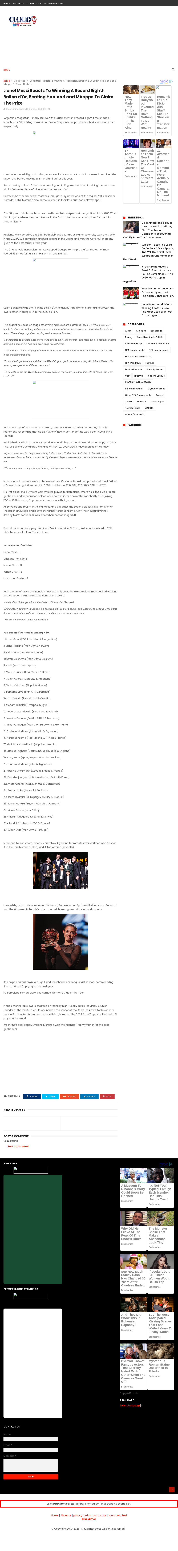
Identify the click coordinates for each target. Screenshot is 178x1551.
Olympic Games (156, 388)
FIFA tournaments (134, 350)
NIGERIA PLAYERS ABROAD (138, 382)
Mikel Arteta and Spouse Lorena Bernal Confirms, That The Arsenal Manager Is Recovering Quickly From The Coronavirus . (147, 230)
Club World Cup (133, 343)
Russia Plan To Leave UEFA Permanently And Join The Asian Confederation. (157, 292)
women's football (134, 414)
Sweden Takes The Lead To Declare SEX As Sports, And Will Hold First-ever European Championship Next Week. (148, 252)
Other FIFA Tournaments (138, 395)
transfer (141, 401)
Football (149, 362)
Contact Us (34, 3)
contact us (99, 1515)
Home (6, 3)
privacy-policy (82, 1515)
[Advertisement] (111, 35)
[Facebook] (160, 2)
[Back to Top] (172, 1489)
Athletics (141, 330)
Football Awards (133, 369)
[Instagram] (166, 2)
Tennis (128, 401)
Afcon (128, 330)
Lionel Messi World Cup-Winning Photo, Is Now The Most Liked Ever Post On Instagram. (156, 310)
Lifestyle (138, 375)
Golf (127, 375)
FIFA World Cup (133, 362)
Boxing (128, 337)
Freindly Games (155, 369)
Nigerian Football (134, 388)
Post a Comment (18, 1146)
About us (65, 1515)
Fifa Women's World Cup (138, 356)
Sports (159, 395)
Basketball (156, 330)
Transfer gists (132, 407)
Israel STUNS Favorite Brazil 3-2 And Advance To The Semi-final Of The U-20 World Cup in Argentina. (148, 274)
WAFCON (149, 407)
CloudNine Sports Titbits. (150, 337)
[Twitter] (172, 2)
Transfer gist (157, 401)
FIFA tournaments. (159, 350)
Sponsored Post (53, 3)
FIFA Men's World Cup (158, 343)
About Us (18, 3)
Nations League (156, 375)
